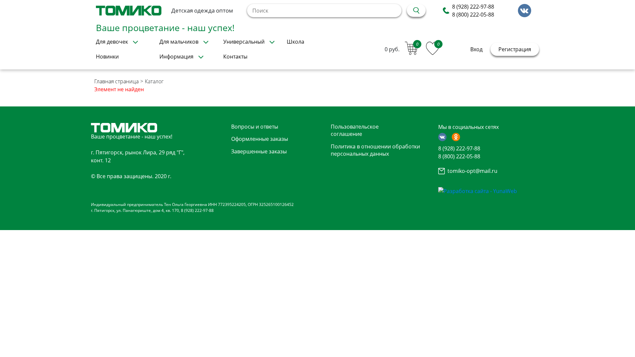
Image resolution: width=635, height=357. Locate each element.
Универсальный (244, 41)
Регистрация (514, 49)
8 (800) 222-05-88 (473, 14)
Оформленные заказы (259, 138)
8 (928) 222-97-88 (473, 6)
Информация (176, 56)
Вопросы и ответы (254, 126)
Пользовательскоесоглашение (355, 130)
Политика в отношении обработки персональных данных (375, 150)
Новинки (107, 56)
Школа (295, 41)
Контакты (235, 56)
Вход (476, 49)
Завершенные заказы (259, 151)
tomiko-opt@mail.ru (472, 171)
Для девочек (112, 41)
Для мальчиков (178, 41)
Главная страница (116, 81)
